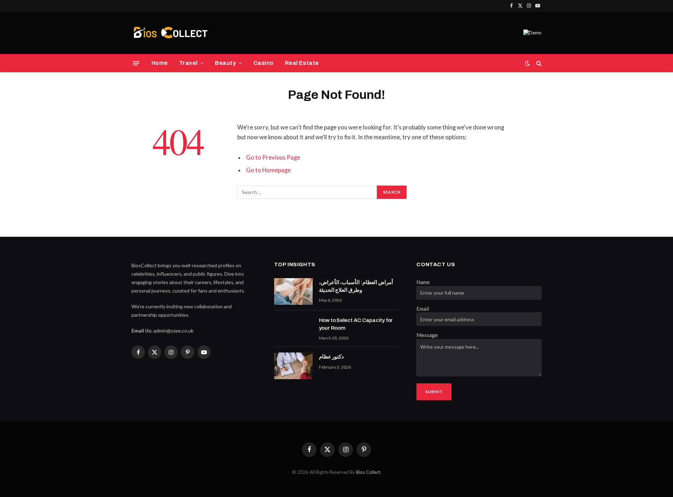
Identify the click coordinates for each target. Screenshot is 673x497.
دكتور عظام (331, 357)
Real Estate (302, 63)
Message (427, 335)
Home (159, 63)
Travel (188, 63)
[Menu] (136, 63)
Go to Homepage (268, 170)
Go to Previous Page (273, 157)
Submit (434, 391)
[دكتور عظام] (293, 365)
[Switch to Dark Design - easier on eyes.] (527, 63)
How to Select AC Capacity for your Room (356, 323)
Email (422, 308)
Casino (263, 63)
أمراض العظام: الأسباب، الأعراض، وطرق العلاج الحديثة (356, 286)
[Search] (538, 63)
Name (423, 282)
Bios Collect (368, 472)
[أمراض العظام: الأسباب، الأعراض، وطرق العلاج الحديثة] (293, 291)
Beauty (225, 63)
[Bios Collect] (170, 33)
